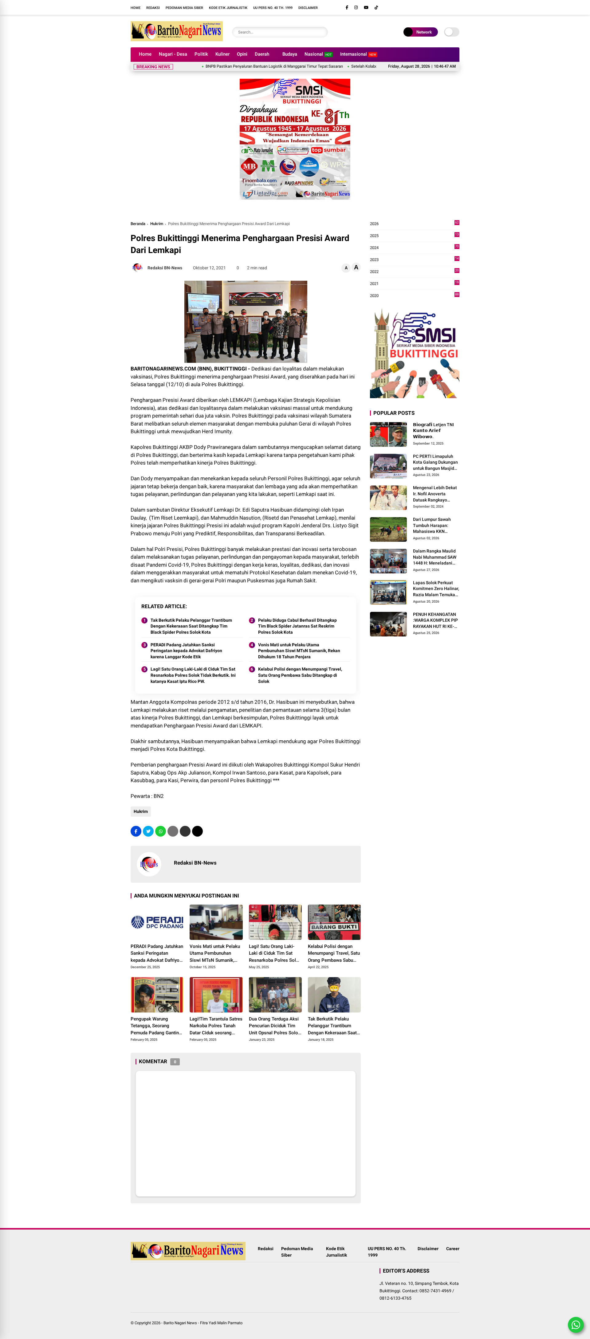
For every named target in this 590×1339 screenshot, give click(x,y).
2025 (414, 236)
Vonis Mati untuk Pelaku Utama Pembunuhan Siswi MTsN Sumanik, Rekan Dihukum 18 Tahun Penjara (299, 650)
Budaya (289, 54)
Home (135, 8)
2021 (414, 283)
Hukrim (156, 223)
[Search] (321, 32)
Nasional (318, 54)
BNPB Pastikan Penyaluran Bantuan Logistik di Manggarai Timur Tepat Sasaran (244, 66)
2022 (414, 271)
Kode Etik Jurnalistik (228, 8)
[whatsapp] (160, 831)
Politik (201, 54)
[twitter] (148, 831)
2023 (414, 259)
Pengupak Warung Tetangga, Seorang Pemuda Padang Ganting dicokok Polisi (156, 1026)
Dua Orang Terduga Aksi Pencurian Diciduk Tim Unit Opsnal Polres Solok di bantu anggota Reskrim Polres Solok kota (275, 1026)
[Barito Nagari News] (177, 39)
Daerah (262, 54)
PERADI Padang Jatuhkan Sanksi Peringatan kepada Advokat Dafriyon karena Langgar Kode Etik (186, 650)
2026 (414, 224)
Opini (242, 54)
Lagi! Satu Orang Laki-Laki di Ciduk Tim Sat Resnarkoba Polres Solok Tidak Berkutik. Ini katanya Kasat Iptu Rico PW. (193, 675)
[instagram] (356, 7)
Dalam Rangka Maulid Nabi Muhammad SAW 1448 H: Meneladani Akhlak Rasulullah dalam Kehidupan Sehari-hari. (434, 557)
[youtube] (366, 7)
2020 (414, 295)
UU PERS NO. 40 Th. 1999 (273, 8)
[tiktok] (376, 7)
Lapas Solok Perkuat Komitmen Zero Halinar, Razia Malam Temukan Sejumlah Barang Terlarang (436, 589)
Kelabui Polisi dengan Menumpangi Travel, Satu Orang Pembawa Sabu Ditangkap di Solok (300, 675)
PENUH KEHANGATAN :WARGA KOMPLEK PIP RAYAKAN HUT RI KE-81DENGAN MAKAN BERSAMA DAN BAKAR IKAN (435, 621)
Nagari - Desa (173, 54)
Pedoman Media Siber (184, 8)
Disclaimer (308, 8)
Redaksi (153, 8)
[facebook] (347, 7)
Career (452, 1248)
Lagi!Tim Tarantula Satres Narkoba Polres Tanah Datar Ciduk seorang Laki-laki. (216, 1026)
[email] (185, 831)
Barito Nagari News (180, 1323)
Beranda (138, 223)
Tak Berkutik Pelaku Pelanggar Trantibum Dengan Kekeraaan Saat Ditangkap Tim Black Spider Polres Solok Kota (191, 626)
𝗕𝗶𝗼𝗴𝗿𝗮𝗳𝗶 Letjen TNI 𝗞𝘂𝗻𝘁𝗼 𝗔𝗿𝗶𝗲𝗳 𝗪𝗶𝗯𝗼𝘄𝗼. (433, 430)
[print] (172, 831)
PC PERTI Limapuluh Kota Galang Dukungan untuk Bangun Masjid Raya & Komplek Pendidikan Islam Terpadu (435, 463)
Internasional (358, 54)
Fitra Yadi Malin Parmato (221, 1323)
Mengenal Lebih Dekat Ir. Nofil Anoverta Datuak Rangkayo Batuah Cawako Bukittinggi (435, 494)
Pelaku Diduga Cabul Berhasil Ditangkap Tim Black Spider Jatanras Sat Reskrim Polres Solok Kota (297, 626)
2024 (414, 248)
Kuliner (222, 54)
